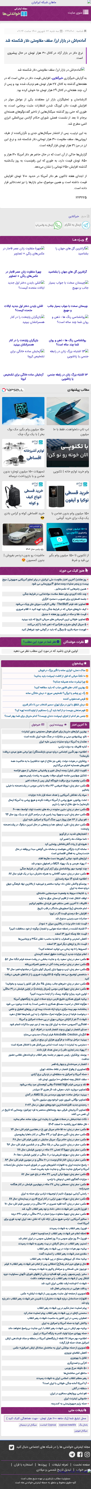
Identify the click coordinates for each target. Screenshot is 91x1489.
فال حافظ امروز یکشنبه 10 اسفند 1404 (67, 1124)
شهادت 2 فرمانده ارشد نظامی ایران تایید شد (64, 1283)
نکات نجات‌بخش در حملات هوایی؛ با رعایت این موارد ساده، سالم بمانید (50, 1119)
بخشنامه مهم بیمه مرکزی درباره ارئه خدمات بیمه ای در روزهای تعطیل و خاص (48, 1009)
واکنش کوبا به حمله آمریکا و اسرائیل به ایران (64, 1323)
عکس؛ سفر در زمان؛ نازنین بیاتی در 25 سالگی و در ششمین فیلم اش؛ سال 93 (46, 1145)
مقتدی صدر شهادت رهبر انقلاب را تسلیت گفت (63, 1254)
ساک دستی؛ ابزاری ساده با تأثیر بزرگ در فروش (61, 670)
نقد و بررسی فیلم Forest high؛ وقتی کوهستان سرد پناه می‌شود (53, 1084)
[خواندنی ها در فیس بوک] (80, 1456)
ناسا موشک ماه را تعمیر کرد (73, 839)
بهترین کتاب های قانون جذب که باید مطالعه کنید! (59, 687)
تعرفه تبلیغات (60, 1464)
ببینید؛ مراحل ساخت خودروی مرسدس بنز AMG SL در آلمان (56, 1095)
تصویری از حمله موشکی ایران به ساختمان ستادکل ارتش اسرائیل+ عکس (49, 1348)
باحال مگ (83, 1425)
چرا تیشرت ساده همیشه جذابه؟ (69, 682)
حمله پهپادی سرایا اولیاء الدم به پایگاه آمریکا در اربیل (60, 1333)
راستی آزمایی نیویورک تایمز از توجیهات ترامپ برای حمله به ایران (54, 1194)
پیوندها (42, 1464)
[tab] (80, 725)
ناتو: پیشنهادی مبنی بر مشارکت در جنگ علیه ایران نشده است (55, 737)
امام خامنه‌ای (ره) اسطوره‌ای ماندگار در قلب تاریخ (62, 908)
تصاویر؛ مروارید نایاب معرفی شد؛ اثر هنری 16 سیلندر (59, 1090)
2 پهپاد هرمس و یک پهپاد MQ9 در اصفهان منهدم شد (59, 864)
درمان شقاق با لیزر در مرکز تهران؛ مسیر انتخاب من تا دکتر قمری (54, 705)
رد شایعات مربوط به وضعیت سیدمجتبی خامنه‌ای (62, 893)
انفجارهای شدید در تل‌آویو (73, 834)
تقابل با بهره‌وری (78, 1358)
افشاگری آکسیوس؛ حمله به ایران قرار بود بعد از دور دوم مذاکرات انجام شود (48, 1024)
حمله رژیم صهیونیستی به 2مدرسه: (69, 1404)
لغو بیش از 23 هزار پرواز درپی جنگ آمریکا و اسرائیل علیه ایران (55, 820)
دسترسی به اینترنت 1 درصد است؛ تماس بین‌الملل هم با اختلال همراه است (49, 1045)
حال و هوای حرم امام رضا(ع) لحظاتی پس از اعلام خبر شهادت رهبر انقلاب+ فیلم (45, 1264)
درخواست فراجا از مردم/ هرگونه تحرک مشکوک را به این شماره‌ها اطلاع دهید (48, 1014)
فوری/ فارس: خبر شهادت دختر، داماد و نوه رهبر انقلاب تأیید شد (54, 1209)
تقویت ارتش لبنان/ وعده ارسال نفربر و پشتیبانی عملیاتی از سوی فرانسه (50, 770)
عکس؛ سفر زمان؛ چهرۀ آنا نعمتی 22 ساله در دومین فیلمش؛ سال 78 (51, 1150)
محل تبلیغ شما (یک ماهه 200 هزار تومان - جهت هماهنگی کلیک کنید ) (46, 1418)
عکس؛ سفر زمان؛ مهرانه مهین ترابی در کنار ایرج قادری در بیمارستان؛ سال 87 (47, 1199)
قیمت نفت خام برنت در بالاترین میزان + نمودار (63, 924)
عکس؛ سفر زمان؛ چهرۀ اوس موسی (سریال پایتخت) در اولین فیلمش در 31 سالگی (44, 989)
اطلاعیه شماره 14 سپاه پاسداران (71, 879)
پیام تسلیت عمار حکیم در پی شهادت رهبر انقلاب (62, 1308)
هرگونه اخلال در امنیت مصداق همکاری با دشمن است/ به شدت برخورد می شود (46, 1004)
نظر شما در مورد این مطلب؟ (39, 642)
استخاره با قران (23, 1464)
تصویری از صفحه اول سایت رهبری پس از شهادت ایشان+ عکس (53, 1294)
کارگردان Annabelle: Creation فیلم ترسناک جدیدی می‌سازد (54, 1035)
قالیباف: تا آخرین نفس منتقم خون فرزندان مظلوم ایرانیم (58, 903)
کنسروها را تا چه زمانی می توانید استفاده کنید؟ (63, 949)
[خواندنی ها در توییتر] (11, 1449)
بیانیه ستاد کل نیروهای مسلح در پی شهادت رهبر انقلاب (58, 1259)
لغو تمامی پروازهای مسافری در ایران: (68, 1393)
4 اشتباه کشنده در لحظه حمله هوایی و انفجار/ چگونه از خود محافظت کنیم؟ (48, 929)
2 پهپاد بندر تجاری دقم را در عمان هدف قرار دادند (62, 1050)
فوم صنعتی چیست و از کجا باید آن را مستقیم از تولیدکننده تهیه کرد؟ (50, 710)
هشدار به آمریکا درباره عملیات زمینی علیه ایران (63, 742)
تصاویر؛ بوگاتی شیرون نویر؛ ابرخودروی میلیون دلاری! (59, 1100)
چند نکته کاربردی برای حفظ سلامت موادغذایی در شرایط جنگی (54, 594)
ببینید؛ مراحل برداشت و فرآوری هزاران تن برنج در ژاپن (59, 1040)
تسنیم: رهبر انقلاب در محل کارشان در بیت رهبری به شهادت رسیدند (52, 1244)
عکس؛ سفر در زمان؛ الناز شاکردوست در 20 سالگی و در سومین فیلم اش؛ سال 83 (45, 1160)
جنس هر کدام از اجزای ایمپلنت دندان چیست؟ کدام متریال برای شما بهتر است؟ (44, 716)
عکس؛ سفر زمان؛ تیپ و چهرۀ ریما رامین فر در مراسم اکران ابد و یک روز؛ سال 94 (46, 814)
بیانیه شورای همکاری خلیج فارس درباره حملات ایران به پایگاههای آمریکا (50, 999)
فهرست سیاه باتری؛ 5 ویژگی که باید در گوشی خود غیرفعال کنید (54, 629)
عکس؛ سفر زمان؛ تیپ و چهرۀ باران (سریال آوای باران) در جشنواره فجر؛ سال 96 (46, 969)
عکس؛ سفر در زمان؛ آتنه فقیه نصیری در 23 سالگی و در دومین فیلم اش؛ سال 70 (45, 1204)
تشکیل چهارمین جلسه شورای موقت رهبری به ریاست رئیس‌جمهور (53, 775)
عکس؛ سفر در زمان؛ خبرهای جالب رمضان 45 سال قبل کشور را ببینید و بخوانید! (46, 984)
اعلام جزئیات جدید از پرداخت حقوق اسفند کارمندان (60, 954)
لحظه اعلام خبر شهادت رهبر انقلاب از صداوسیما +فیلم (58, 1233)
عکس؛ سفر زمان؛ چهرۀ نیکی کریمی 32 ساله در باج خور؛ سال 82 (53, 1174)
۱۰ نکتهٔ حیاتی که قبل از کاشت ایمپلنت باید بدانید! (59, 676)
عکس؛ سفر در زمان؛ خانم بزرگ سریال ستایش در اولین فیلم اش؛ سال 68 (49, 1139)
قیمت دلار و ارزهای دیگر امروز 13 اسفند (67, 944)
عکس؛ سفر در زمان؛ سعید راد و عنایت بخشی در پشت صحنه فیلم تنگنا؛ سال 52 (45, 959)
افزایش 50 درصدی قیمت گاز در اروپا (68, 913)
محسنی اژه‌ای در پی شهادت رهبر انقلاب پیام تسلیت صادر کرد (55, 1313)
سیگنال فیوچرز (81, 1431)
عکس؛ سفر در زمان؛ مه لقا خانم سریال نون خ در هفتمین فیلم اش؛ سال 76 (48, 1129)
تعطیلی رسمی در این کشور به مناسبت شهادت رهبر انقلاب (57, 1318)
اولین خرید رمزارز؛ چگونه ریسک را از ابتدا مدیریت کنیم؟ (58, 994)
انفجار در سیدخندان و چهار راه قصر (69, 1064)
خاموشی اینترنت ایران (75, 1399)
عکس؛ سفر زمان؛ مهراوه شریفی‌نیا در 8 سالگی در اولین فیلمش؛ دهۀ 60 (50, 1155)
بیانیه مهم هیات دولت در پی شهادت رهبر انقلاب (62, 1249)
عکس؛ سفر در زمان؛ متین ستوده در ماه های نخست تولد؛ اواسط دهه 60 (49, 809)
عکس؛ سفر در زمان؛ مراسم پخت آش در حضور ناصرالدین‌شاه (55, 964)
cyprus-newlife (67, 1425)
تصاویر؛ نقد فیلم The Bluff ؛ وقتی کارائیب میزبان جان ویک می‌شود (51, 604)
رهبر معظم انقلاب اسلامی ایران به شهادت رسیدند (61, 1378)
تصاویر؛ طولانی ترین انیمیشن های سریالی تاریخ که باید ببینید (53, 619)
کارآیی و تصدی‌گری (77, 1363)
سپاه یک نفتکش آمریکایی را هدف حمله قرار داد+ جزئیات (57, 795)
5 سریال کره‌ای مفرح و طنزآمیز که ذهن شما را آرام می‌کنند (56, 624)
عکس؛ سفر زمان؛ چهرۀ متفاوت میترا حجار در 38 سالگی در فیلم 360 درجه (48, 1214)
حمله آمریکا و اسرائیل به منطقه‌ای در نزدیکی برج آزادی (59, 1074)
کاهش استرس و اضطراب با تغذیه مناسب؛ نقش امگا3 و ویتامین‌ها (52, 939)
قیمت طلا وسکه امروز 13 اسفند (71, 934)
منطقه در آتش (79, 1388)
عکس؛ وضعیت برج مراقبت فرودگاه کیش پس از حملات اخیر (55, 781)
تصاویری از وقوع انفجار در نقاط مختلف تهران (63, 1069)
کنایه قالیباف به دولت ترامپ (72, 747)
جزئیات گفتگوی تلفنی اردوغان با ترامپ (67, 1179)
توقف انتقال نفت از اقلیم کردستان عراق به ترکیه (63, 898)
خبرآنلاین (57, 78)
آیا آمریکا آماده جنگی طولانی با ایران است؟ (65, 1383)
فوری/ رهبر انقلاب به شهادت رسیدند (68, 1228)
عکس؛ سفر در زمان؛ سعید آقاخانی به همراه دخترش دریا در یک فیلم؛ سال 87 (47, 874)
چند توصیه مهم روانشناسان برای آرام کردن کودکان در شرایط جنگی (53, 869)
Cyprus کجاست (48, 1425)
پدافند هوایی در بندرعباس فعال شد (68, 1288)
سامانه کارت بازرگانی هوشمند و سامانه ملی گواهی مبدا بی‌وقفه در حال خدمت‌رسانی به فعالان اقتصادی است (52, 851)
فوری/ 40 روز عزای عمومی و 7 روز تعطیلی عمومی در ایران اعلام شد (52, 1239)
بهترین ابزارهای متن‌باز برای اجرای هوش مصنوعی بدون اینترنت (54, 731)
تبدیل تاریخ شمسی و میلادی (53, 1469)
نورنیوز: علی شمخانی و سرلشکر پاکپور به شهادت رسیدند (58, 1269)
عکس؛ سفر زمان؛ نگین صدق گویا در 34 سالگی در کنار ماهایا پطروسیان (50, 1134)
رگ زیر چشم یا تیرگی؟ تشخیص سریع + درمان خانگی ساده (55, 693)
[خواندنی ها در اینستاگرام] (87, 1456)
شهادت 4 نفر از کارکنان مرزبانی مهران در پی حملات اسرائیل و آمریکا (53, 1019)
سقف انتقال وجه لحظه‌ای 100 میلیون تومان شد (62, 1079)
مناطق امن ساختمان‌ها (75, 1373)
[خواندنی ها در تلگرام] (72, 1456)
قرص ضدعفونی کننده (74, 699)
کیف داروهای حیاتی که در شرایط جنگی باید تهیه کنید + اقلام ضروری (51, 609)
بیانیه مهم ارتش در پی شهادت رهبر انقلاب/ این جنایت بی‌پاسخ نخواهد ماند (47, 1328)
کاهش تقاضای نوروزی (75, 1353)
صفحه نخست (81, 1464)
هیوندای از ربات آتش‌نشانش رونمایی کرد (66, 844)
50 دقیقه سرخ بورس (76, 1368)
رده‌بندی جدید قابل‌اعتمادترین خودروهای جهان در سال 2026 (56, 1105)
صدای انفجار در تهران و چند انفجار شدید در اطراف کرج (59, 1029)
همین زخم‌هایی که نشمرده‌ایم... (70, 589)
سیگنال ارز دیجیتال (28, 1425)
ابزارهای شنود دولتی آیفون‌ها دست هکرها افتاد (62, 858)
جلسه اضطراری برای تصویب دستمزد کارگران (64, 599)
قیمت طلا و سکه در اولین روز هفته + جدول (64, 614)
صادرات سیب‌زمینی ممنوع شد (71, 919)
